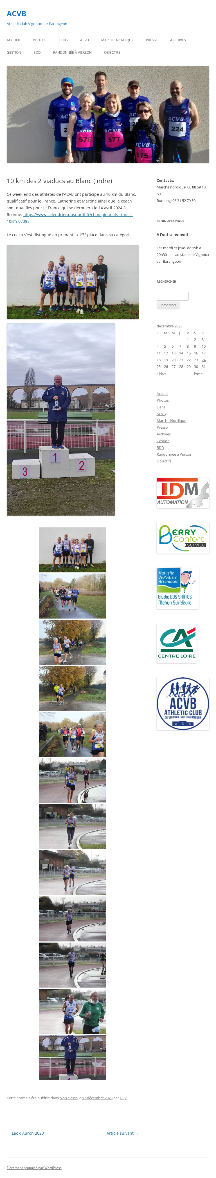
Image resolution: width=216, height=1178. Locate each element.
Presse (152, 40)
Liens (63, 40)
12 (166, 353)
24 (204, 359)
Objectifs (112, 52)
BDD (37, 52)
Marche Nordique (117, 40)
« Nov (161, 373)
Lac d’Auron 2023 (25, 1133)
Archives (178, 40)
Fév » (198, 373)
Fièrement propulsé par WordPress (34, 1167)
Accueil (14, 40)
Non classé (69, 1097)
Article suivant (123, 1133)
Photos (39, 40)
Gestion (14, 52)
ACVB (16, 13)
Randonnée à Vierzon (72, 52)
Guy (123, 1097)
